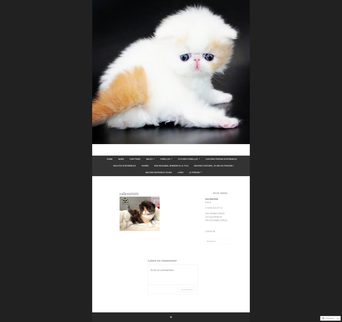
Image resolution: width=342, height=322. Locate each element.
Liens (180, 172)
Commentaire (187, 289)
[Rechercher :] (220, 241)
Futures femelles (188, 159)
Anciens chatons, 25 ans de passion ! (214, 165)
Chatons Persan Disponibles (221, 159)
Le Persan (194, 172)
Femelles (165, 159)
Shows (145, 165)
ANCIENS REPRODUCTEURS (158, 172)
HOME (110, 159)
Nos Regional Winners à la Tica (171, 165)
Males (149, 159)
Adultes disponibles (124, 165)
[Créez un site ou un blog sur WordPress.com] (171, 317)
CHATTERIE (135, 159)
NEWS (121, 159)
